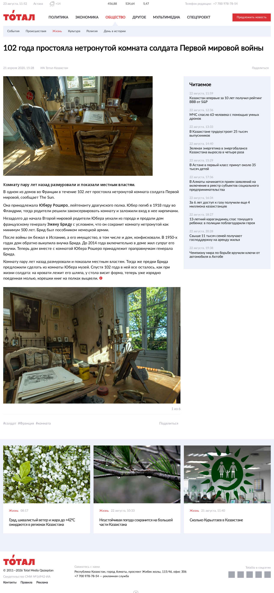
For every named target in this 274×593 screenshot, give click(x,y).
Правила (26, 582)
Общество (115, 17)
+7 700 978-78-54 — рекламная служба (101, 576)
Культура (74, 31)
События (13, 31)
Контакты (9, 582)
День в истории (115, 31)
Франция (27, 423)
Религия (92, 31)
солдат (10, 423)
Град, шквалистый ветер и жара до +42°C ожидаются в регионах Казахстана (42, 522)
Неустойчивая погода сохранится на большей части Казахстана (136, 522)
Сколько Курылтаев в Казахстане (216, 520)
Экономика (86, 17)
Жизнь (57, 31)
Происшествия (36, 31)
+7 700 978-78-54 (225, 3)
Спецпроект (198, 17)
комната (44, 423)
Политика (58, 17)
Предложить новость (252, 17)
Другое (139, 17)
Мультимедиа (166, 17)
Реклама (42, 582)
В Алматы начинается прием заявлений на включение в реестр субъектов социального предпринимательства (224, 185)
